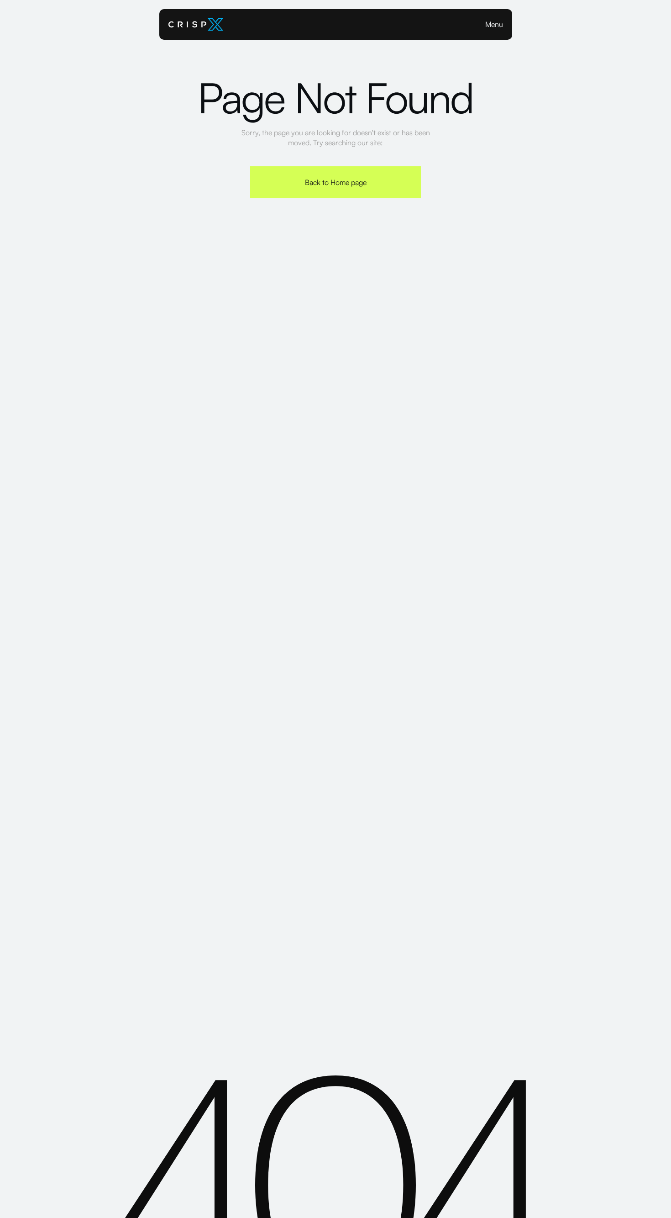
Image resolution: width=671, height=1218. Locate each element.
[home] (195, 24)
